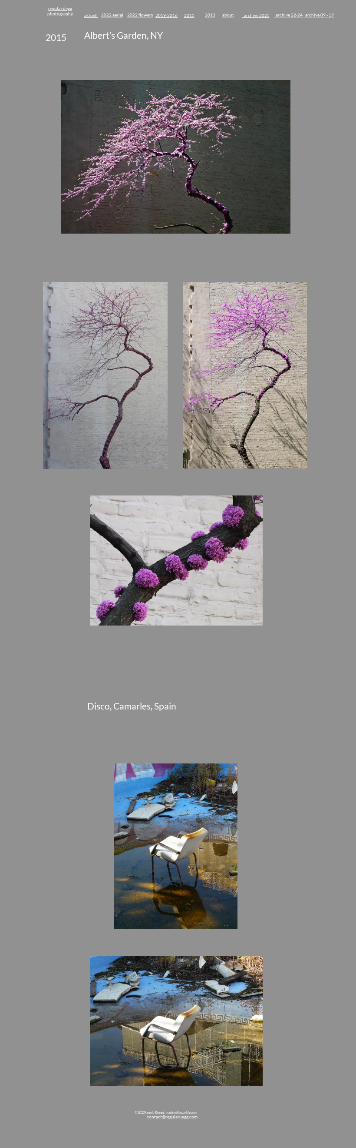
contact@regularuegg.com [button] (172, 1116)
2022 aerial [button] (112, 14)
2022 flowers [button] (140, 14)
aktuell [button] (91, 15)
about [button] (228, 14)
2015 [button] (189, 15)
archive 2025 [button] (256, 15)
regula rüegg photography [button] (60, 11)
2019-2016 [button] (166, 15)
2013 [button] (210, 14)
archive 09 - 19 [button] (318, 14)
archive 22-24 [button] (288, 14)
